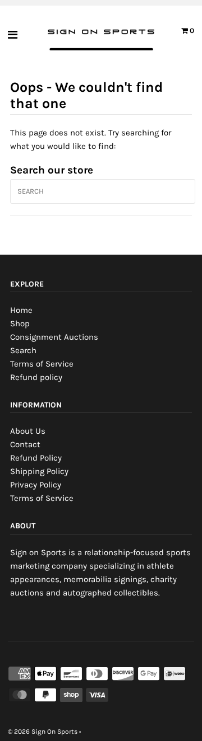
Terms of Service (42, 364)
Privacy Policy (35, 485)
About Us (27, 431)
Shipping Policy (39, 471)
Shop (20, 323)
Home (21, 310)
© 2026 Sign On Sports (42, 731)
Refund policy (36, 377)
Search (23, 350)
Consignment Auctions (54, 337)
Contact (25, 444)
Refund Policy (36, 458)
